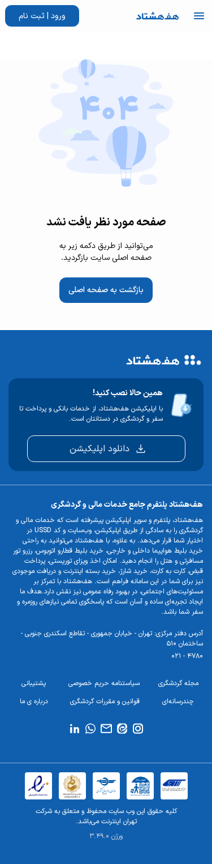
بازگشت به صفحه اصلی (106, 290)
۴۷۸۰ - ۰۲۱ (187, 656)
